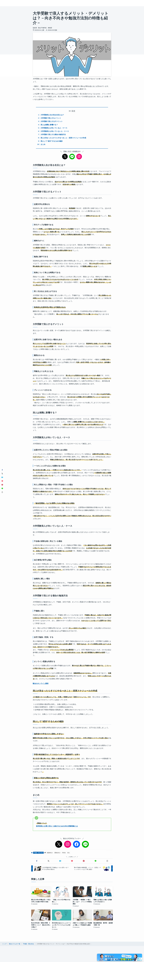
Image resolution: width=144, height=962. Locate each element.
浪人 (68, 852)
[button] (36, 861)
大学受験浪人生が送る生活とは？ (52, 115)
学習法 (64, 852)
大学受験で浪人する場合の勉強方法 (53, 134)
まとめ (43, 144)
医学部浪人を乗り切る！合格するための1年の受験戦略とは (57, 826)
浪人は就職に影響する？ (49, 125)
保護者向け (50, 852)
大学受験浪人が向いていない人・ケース (55, 131)
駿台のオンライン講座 (40, 683)
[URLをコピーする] (107, 861)
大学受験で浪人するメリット (51, 118)
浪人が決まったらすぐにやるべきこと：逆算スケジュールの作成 (63, 138)
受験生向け (57, 852)
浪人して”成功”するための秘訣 (52, 141)
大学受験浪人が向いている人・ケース (54, 128)
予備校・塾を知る (38, 852)
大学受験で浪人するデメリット (52, 121)
